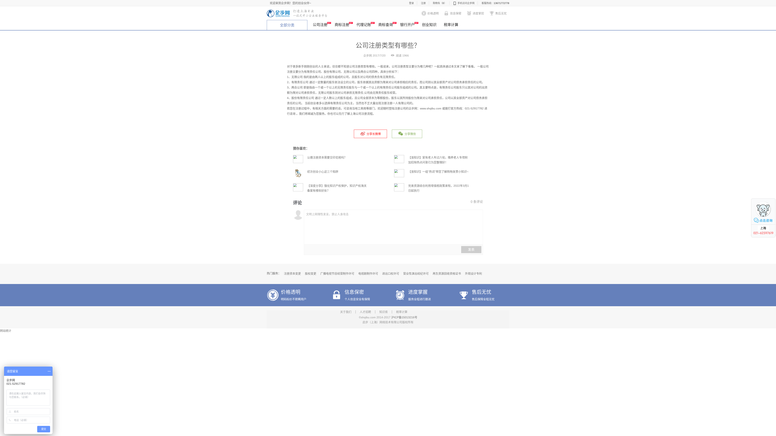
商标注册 (342, 25)
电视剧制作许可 (368, 273)
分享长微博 (374, 133)
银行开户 (407, 25)
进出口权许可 (390, 273)
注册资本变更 (292, 273)
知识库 (383, 311)
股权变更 (310, 273)
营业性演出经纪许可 (416, 273)
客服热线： (495, 3)
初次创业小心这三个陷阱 (322, 171)
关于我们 (345, 311)
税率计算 (451, 25)
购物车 (439, 3)
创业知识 (429, 25)
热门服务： (274, 273)
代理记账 (363, 25)
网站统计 (5, 330)
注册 (423, 3)
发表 (471, 249)
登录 (411, 3)
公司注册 (320, 25)
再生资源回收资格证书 (447, 273)
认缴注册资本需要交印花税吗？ (327, 157)
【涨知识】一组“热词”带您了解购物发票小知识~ (438, 171)
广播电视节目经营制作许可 (337, 273)
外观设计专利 (473, 273)
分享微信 (410, 133)
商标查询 (385, 25)
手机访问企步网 (466, 3)
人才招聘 (365, 311)
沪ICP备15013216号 (404, 317)
